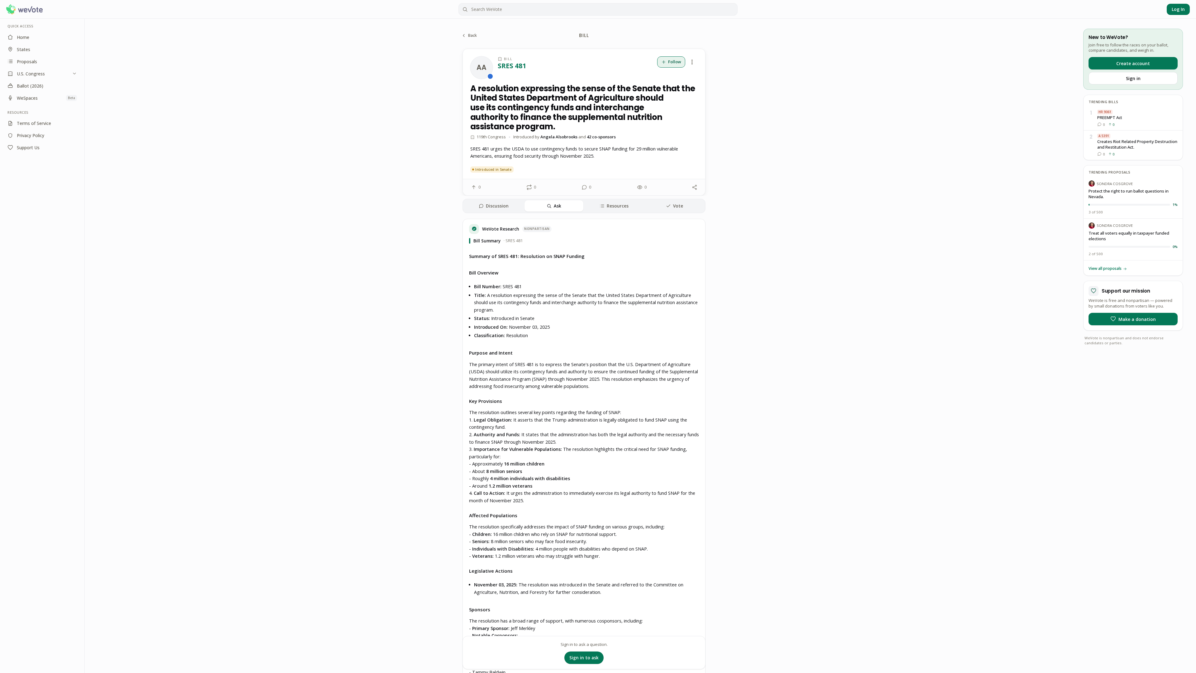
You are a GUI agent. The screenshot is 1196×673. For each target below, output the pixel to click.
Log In (1178, 9)
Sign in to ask (584, 658)
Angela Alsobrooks (558, 137)
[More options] (692, 62)
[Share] (694, 187)
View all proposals (1105, 268)
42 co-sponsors (601, 137)
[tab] (493, 206)
